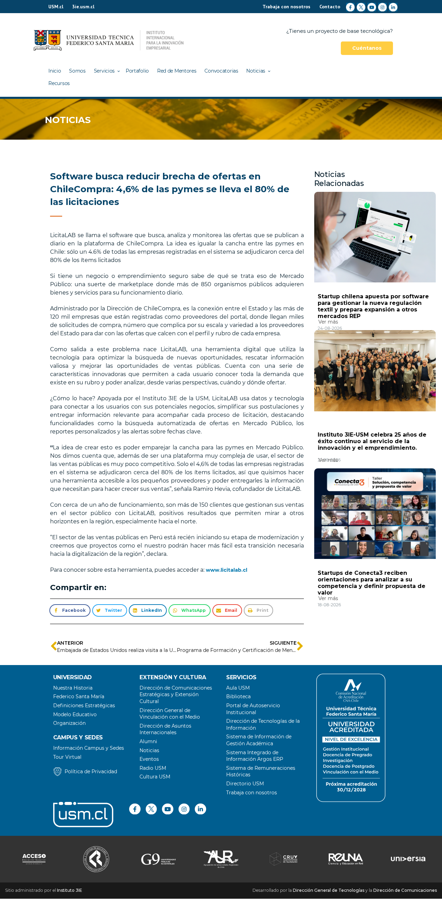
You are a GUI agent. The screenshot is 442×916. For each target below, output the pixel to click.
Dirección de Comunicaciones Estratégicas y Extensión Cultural (176, 694)
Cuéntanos (367, 48)
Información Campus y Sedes (88, 748)
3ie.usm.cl (83, 6)
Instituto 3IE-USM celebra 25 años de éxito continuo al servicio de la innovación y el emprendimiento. (372, 441)
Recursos (59, 83)
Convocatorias (221, 71)
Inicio (54, 71)
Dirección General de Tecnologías (328, 890)
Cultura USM (155, 777)
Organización (69, 723)
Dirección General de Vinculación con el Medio (170, 713)
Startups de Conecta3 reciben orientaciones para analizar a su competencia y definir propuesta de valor (371, 583)
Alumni (148, 741)
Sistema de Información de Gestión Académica (258, 740)
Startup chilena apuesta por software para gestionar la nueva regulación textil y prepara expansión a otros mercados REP (373, 306)
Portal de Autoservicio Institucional (253, 709)
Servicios (104, 71)
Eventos (149, 759)
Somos (77, 71)
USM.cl (55, 6)
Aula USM (238, 688)
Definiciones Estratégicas (84, 705)
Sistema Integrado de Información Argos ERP (254, 756)
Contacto (329, 6)
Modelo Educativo (75, 714)
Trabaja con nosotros (286, 6)
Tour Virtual (67, 757)
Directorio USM (245, 784)
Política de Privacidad (91, 771)
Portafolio (137, 71)
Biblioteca (238, 696)
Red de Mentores (176, 71)
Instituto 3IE (69, 890)
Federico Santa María (78, 696)
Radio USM (153, 768)
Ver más (328, 322)
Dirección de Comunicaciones (405, 890)
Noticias (255, 71)
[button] (69, 610)
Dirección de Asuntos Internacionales (165, 729)
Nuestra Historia (73, 688)
